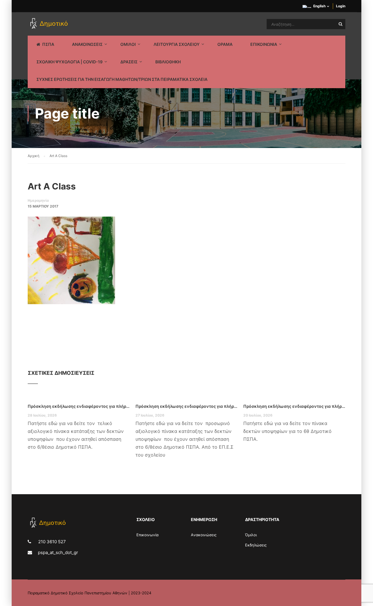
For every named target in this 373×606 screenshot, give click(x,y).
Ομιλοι (128, 44)
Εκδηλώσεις (256, 545)
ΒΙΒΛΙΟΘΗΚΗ (168, 61)
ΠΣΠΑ (48, 44)
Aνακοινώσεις (204, 534)
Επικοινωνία (147, 534)
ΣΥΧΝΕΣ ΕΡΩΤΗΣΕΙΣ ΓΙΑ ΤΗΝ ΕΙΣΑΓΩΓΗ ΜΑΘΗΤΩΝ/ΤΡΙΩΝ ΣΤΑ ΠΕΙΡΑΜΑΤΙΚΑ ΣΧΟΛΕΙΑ (121, 79)
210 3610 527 (51, 541)
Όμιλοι (251, 534)
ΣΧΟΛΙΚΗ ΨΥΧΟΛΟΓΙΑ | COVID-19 (69, 61)
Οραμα (225, 44)
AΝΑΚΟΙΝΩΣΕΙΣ (87, 44)
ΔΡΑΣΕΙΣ (129, 61)
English (319, 6)
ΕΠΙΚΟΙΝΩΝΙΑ (263, 44)
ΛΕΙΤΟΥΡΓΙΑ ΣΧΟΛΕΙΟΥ (177, 44)
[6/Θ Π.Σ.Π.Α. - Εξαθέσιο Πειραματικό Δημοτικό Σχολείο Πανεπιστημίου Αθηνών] (50, 24)
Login (340, 6)
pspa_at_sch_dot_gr (58, 552)
